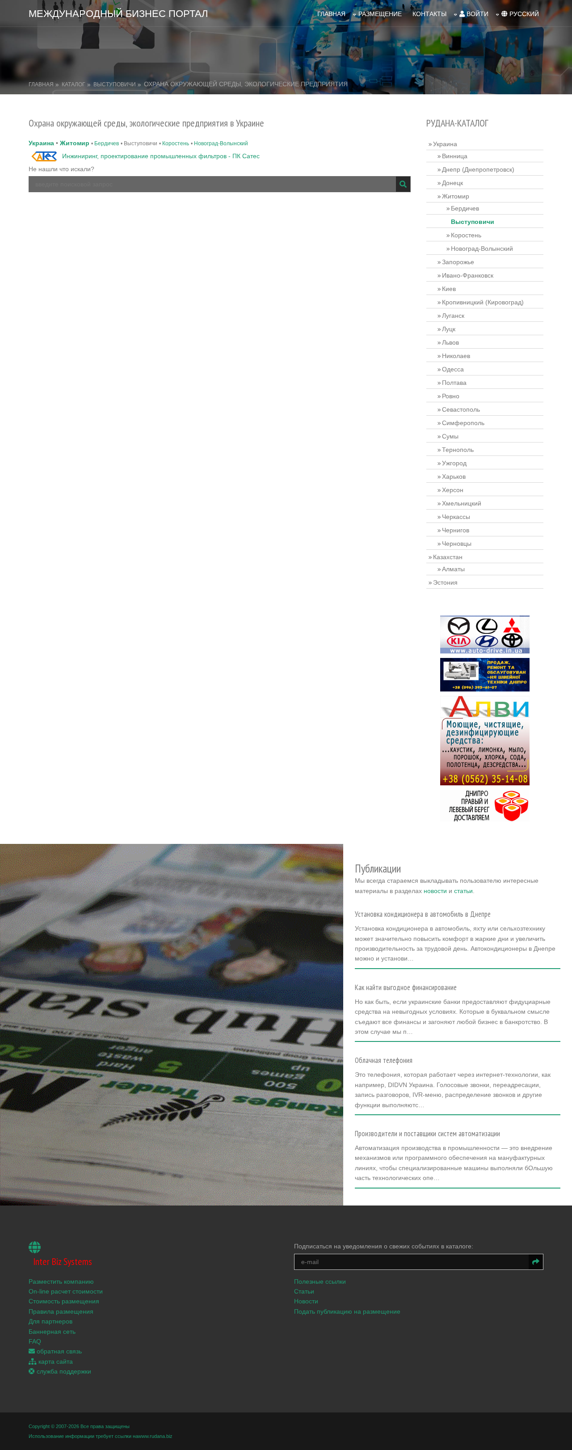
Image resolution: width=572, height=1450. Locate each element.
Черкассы (456, 516)
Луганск (453, 315)
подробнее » (377, 961)
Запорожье (458, 262)
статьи (463, 890)
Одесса (453, 369)
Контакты (429, 13)
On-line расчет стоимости (66, 1291)
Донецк (452, 182)
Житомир (74, 143)
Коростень (175, 143)
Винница (454, 156)
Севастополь (461, 409)
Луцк (448, 329)
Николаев (456, 355)
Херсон (452, 489)
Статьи (304, 1291)
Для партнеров (50, 1321)
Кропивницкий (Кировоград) (483, 302)
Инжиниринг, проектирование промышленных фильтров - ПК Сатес (161, 156)
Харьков (454, 476)
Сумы (450, 436)
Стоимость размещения (64, 1301)
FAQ (35, 1341)
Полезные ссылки (320, 1281)
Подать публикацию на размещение (347, 1311)
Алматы (453, 569)
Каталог (73, 84)
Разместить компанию (61, 1281)
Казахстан (448, 557)
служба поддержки (63, 1371)
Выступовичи (114, 84)
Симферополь (463, 422)
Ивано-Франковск (467, 275)
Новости (306, 1301)
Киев (449, 288)
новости (435, 890)
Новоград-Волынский (221, 143)
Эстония (445, 582)
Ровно (450, 396)
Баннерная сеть (52, 1331)
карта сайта (55, 1361)
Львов (450, 342)
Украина (41, 143)
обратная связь (58, 1351)
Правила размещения (61, 1311)
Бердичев (106, 143)
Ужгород (454, 463)
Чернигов (455, 530)
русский (523, 13)
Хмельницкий (461, 503)
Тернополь (458, 449)
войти (476, 13)
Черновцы (456, 543)
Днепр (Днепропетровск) (478, 169)
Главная (331, 13)
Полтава (454, 382)
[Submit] (403, 184)
